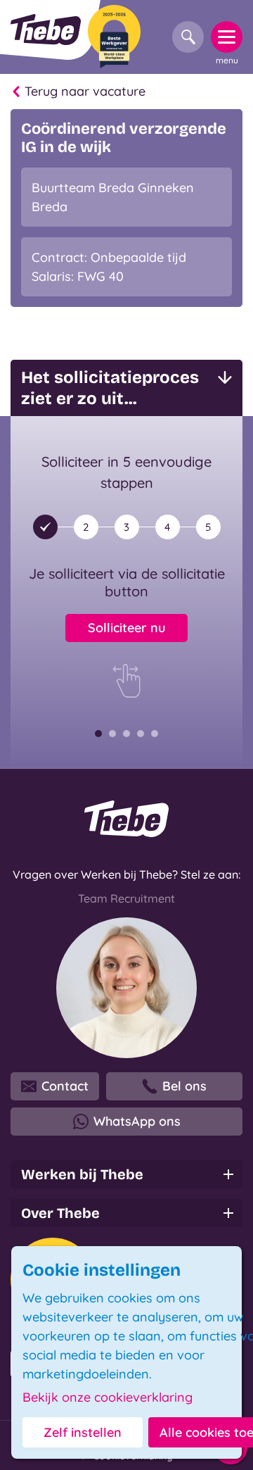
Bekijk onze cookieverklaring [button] (107, 1397)
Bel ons (184, 1086)
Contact (65, 1086)
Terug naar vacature (85, 91)
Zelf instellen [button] (83, 1432)
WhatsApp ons (137, 1121)
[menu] (226, 37)
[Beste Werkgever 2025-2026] (114, 36)
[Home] (46, 29)
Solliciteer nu (126, 628)
